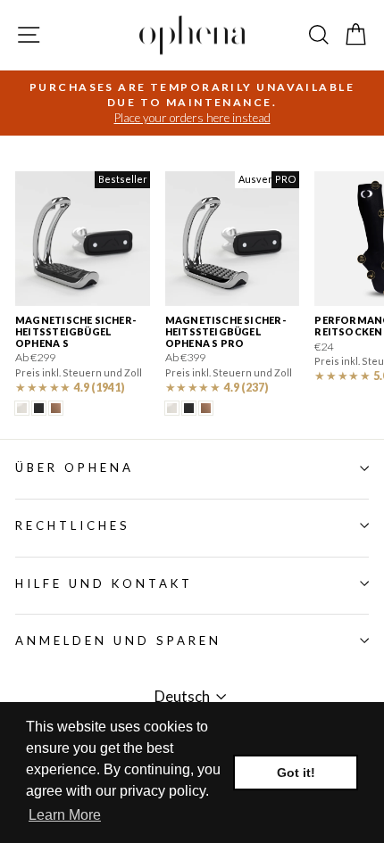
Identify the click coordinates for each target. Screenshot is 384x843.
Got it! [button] (296, 772)
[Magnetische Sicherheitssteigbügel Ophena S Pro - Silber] (172, 408)
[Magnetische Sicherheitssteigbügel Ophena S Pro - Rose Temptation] (206, 408)
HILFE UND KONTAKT (104, 583)
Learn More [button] (65, 814)
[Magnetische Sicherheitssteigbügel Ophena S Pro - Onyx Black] (189, 408)
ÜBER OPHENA (74, 467)
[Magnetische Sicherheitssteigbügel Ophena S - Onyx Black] (39, 408)
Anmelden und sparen (118, 640)
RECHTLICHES (72, 525)
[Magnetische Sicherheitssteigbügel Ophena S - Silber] (22, 408)
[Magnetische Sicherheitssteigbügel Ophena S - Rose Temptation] (56, 408)
